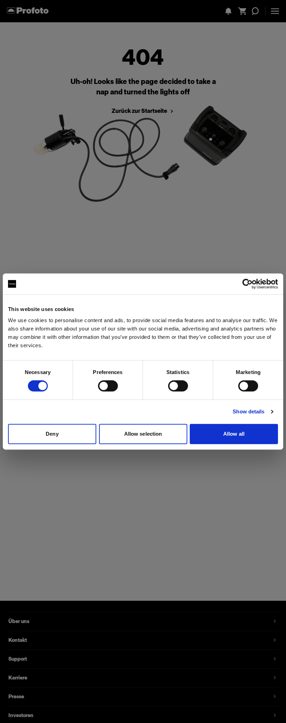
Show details (248, 411)
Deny (52, 434)
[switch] (108, 385)
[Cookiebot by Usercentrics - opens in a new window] (247, 284)
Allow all (233, 434)
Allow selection (143, 434)
